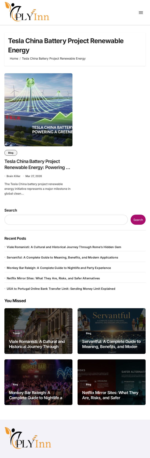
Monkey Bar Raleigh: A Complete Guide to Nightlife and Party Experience (59, 268)
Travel (16, 333)
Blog (10, 152)
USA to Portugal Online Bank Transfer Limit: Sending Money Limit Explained (61, 288)
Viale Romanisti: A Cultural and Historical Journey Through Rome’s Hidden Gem (64, 247)
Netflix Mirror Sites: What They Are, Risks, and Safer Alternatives (53, 278)
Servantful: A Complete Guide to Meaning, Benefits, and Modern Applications (62, 257)
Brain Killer (13, 176)
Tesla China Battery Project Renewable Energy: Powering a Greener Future (36, 167)
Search (10, 210)
